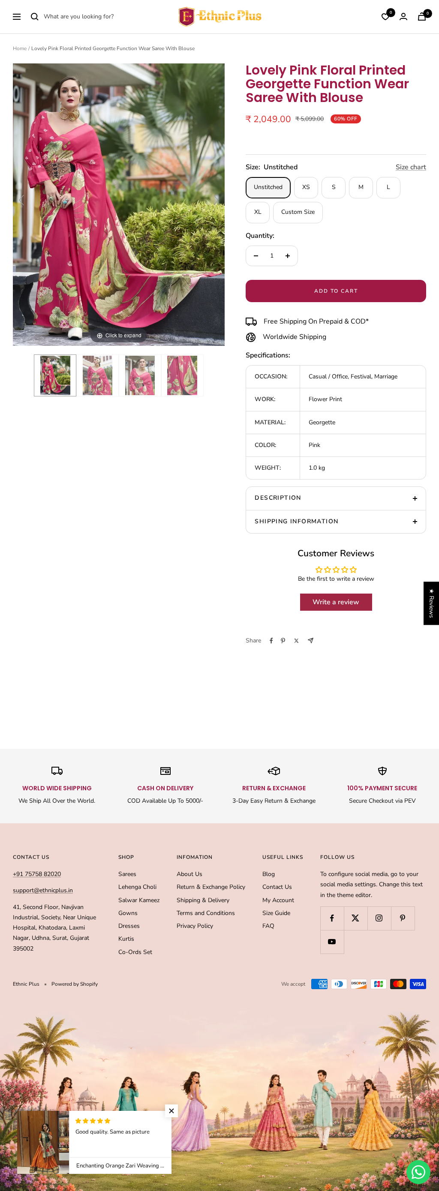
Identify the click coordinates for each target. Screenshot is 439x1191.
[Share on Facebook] (271, 641)
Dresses (129, 926)
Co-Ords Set (135, 952)
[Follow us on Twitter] (355, 918)
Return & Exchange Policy (211, 887)
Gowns (128, 913)
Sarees (127, 874)
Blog (268, 874)
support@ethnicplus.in (43, 890)
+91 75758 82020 (37, 874)
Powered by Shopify (74, 984)
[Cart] (422, 16)
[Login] (403, 16)
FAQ (268, 926)
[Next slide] (216, 200)
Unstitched (268, 187)
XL (258, 212)
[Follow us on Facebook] (332, 918)
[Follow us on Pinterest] (403, 918)
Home (20, 48)
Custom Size (298, 212)
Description (278, 498)
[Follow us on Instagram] (379, 918)
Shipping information (296, 521)
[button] (171, 1110)
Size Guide (276, 913)
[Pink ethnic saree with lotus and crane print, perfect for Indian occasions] (182, 375)
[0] (385, 17)
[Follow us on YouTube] (332, 942)
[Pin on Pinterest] (283, 641)
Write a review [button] (336, 602)
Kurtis (126, 939)
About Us (189, 874)
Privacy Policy (195, 926)
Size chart (411, 167)
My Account (278, 900)
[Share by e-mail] (310, 640)
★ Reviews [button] (431, 603)
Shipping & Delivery (203, 900)
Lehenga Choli (137, 887)
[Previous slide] (21, 200)
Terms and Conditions (206, 913)
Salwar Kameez (138, 900)
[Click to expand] (119, 204)
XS (306, 187)
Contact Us (277, 887)
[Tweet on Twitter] (296, 641)
